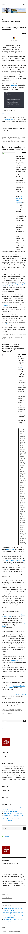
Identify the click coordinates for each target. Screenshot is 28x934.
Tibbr (6, 324)
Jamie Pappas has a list (19, 685)
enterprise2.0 (10, 141)
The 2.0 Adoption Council (7, 713)
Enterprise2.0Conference (19, 138)
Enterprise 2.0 (4, 141)
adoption (20, 334)
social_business (12, 140)
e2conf (19, 137)
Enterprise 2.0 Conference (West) (17, 695)
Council (18, 173)
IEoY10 (16, 712)
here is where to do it (7, 119)
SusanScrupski (18, 140)
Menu (24, 4)
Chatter (4, 320)
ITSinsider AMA (6, 114)
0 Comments (23, 141)
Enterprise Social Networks (9, 138)
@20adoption (9, 687)
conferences (4, 710)
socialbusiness (21, 712)
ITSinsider (5, 5)
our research (21, 213)
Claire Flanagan (10, 549)
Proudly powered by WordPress (14, 931)
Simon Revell (14, 85)
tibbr (10, 338)
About (3, 927)
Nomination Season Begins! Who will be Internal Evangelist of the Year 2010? (13, 347)
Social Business (5, 140)
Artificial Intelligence (13, 137)
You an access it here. (15, 664)
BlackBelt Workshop (7, 305)
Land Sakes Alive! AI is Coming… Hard (13, 813)
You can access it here (16, 660)
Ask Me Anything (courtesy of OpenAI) (14, 28)
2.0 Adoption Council (14, 334)
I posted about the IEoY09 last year (15, 560)
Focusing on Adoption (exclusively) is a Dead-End (13, 148)
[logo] (14, 732)
